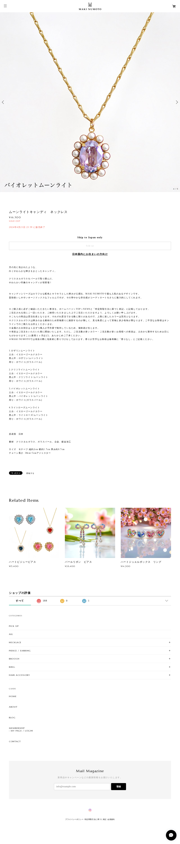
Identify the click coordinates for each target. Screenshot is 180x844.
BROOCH (14, 658)
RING (12, 667)
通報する (30, 473)
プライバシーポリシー (74, 819)
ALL (11, 634)
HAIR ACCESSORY (19, 675)
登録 (118, 786)
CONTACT (15, 741)
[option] (90, 102)
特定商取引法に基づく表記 (96, 819)
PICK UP (14, 626)
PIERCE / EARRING (20, 650)
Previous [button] (3, 102)
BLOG (12, 717)
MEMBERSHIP (17, 728)
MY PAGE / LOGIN (22, 731)
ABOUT (13, 707)
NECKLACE (15, 642)
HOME (13, 696)
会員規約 (111, 819)
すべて (20, 600)
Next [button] (176, 102)
